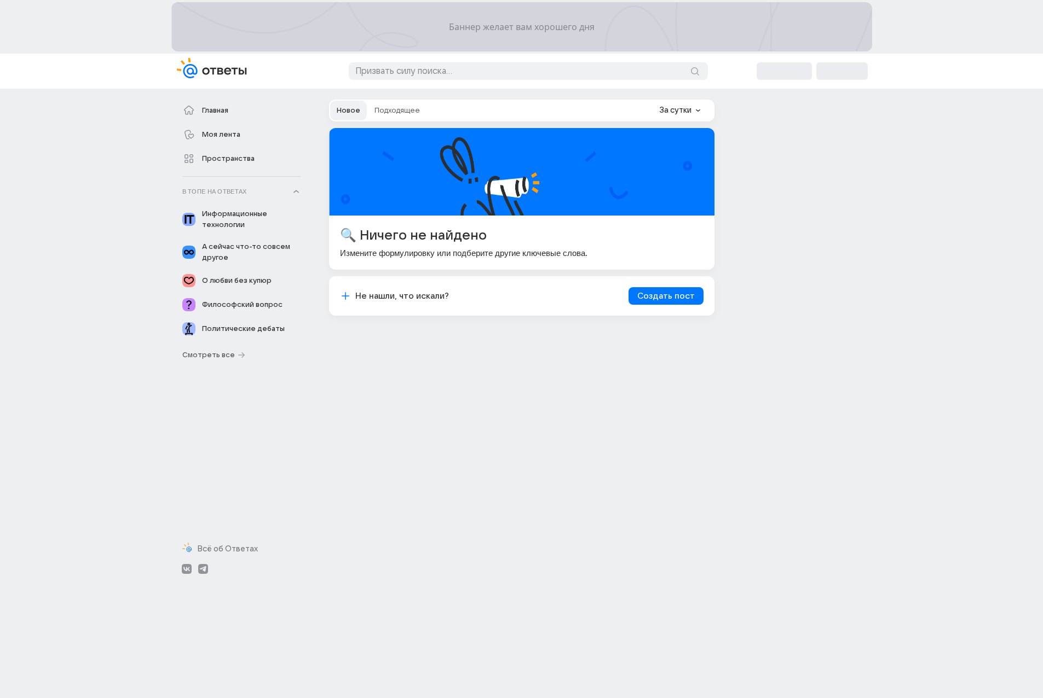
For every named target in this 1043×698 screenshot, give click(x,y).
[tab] (348, 110)
